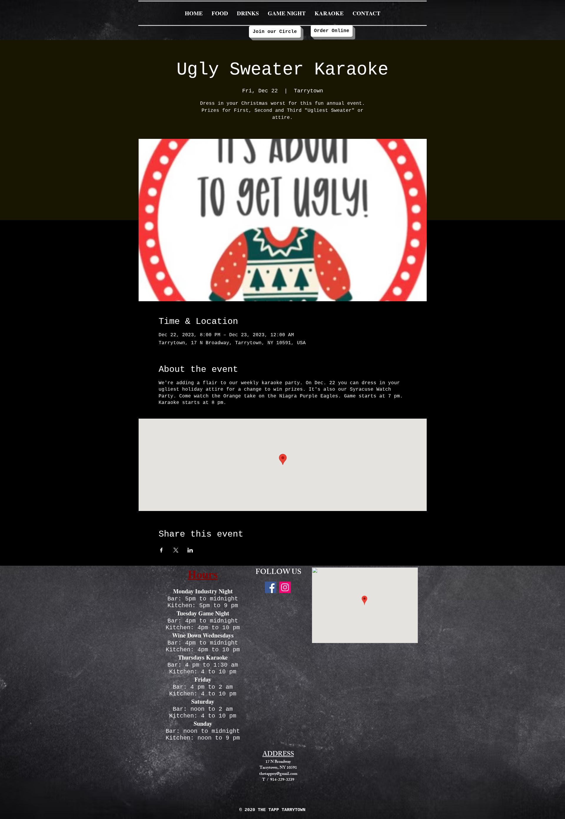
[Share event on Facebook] (161, 550)
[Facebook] (270, 587)
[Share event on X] (176, 550)
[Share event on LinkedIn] (190, 550)
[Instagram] (285, 587)
